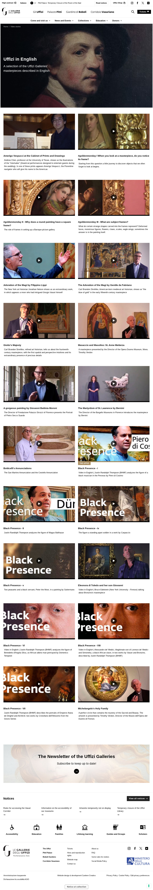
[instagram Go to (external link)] (129, 848)
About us (95, 849)
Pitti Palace (47, 853)
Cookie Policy (124, 875)
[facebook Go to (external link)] (135, 848)
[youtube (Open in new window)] (148, 3)
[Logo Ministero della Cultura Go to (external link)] (138, 861)
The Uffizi (47, 849)
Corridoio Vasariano (51, 861)
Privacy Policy (112, 875)
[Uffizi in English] (11, 11)
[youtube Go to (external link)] (147, 848)
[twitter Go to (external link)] (141, 848)
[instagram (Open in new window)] (132, 3)
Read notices (101, 3)
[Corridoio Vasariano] (102, 11)
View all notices (137, 798)
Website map (72, 860)
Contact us (71, 864)
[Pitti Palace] (55, 11)
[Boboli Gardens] (76, 11)
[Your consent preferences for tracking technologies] (149, 886)
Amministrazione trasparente (14, 875)
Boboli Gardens (49, 857)
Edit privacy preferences (140, 875)
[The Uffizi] (38, 11)
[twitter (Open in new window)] (143, 3)
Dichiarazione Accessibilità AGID (16, 879)
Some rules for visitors (100, 857)
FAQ (93, 853)
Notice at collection (76, 887)
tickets (142, 12)
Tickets (70, 849)
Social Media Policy (99, 861)
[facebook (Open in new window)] (137, 3)
